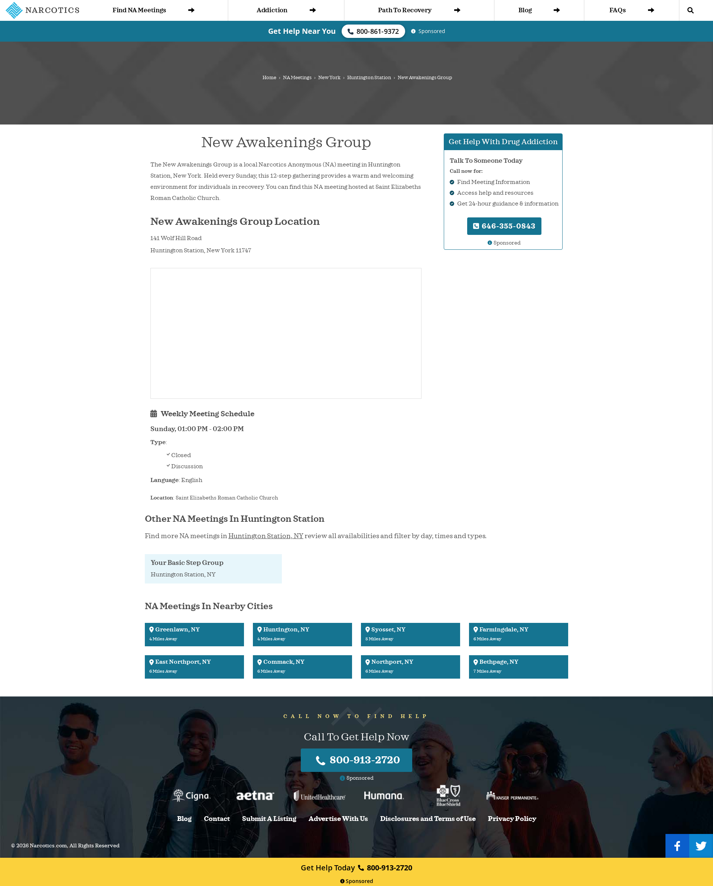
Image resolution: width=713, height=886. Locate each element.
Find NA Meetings (139, 10)
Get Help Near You (302, 31)
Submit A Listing (269, 819)
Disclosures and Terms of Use (428, 819)
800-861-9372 (377, 31)
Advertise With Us (338, 819)
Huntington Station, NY (265, 536)
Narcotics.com (48, 846)
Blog (524, 10)
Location (161, 498)
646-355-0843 (507, 226)
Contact (217, 819)
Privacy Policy (512, 819)
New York (329, 78)
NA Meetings (297, 78)
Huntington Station (369, 78)
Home (269, 78)
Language (164, 480)
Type (158, 442)
